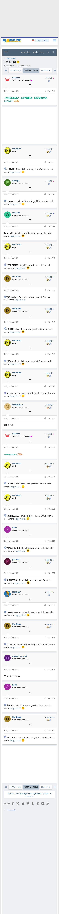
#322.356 (51, 605)
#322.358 (51, 669)
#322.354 (51, 541)
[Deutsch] (33, 40)
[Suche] (53, 52)
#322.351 (51, 447)
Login (38, 40)
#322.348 (51, 354)
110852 (49, 181)
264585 (49, 277)
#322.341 (51, 91)
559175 (49, 592)
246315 (49, 149)
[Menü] (6, 52)
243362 (49, 78)
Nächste (44, 70)
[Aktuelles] (48, 52)
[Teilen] (45, 91)
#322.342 (51, 162)
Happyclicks (15, 172)
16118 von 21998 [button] (31, 70)
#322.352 (51, 477)
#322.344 (51, 226)
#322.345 (51, 258)
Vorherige (16, 70)
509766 (49, 213)
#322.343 (51, 194)
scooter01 (10, 65)
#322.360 (51, 730)
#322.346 (51, 290)
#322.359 (51, 698)
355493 (49, 560)
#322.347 (51, 322)
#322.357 (51, 637)
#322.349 (51, 386)
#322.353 (51, 509)
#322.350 (51, 418)
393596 (49, 405)
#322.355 (51, 573)
